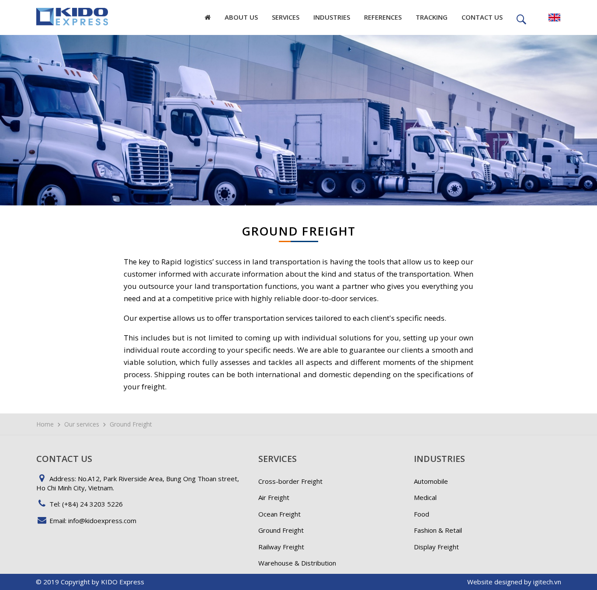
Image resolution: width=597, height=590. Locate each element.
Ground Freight (281, 530)
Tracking (432, 17)
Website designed (494, 581)
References (383, 17)
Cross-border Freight (290, 481)
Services (285, 17)
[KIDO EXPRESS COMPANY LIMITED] (72, 12)
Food (421, 514)
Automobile (431, 481)
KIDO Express (122, 581)
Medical (425, 497)
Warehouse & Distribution (297, 563)
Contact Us (482, 17)
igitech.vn (547, 581)
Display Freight (436, 546)
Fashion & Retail (438, 530)
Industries (331, 17)
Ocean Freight (279, 514)
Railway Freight (281, 546)
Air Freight (273, 497)
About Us (241, 17)
